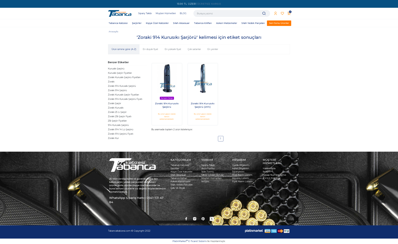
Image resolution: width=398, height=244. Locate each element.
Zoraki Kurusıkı (115, 107)
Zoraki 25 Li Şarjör (117, 112)
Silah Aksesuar (178, 175)
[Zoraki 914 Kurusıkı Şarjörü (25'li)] (203, 78)
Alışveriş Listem (240, 178)
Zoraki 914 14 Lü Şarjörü (120, 129)
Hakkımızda (269, 168)
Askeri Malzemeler (181, 181)
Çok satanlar (194, 49)
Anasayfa (113, 31)
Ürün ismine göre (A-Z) (123, 49)
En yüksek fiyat (173, 49)
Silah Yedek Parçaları (182, 184)
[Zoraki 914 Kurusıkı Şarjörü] (167, 78)
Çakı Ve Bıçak (178, 188)
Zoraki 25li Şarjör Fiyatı (119, 116)
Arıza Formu (208, 168)
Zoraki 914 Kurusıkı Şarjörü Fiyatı (125, 99)
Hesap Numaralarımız (274, 175)
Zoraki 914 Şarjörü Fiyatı (120, 133)
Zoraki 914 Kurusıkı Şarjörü (122, 86)
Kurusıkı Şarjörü (116, 68)
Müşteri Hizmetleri (211, 178)
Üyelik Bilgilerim (240, 165)
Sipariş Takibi (208, 165)
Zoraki (111, 81)
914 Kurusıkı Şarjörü (118, 125)
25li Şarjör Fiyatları (117, 120)
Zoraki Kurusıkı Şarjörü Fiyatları (124, 77)
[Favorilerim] (282, 13)
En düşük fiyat (150, 49)
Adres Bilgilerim (240, 168)
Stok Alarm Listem (242, 175)
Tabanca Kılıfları (179, 178)
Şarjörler (175, 168)
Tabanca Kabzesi (180, 165)
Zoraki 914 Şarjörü (117, 90)
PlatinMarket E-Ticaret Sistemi (189, 241)
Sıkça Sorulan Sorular (212, 175)
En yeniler (212, 49)
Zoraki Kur (113, 138)
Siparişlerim (238, 171)
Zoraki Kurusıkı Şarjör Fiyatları (123, 94)
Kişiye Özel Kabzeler (181, 171)
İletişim (205, 181)
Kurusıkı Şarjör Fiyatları (120, 73)
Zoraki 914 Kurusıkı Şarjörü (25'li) (203, 105)
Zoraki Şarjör (114, 103)
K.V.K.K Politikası (271, 178)
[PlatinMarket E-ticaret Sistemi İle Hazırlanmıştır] (254, 231)
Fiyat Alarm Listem (242, 181)
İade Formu (207, 171)
